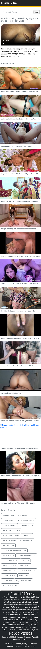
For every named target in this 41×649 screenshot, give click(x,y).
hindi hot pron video (11, 535)
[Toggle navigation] (37, 3)
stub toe (25, 560)
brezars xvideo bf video (25, 520)
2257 (12, 644)
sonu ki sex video (9, 575)
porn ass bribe (8, 545)
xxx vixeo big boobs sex (26, 555)
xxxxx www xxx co (26, 525)
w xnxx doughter (26, 540)
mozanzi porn (8, 555)
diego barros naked (23, 580)
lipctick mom (8, 520)
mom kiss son (24, 565)
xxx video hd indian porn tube (14, 550)
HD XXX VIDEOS (20, 633)
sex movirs (23, 575)
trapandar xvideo (9, 540)
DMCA (6, 644)
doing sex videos (9, 565)
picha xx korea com (10, 585)
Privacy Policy (21, 644)
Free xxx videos (9, 2)
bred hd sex (26, 535)
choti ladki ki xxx (9, 525)
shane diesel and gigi (11, 560)
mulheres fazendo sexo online (15, 515)
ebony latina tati (9, 570)
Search (36, 12)
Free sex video (29, 646)
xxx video (18, 646)
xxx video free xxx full (27, 570)
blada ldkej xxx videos (11, 530)
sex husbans (8, 580)
